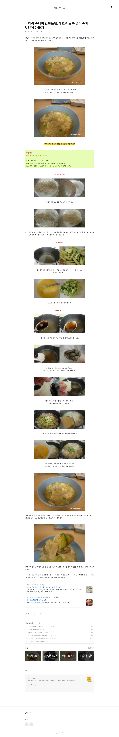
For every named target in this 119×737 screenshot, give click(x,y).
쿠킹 (27, 623)
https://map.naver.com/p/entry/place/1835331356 (40, 597)
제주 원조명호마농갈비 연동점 (36, 600)
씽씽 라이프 (31, 678)
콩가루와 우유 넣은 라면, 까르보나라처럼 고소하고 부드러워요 (39, 626)
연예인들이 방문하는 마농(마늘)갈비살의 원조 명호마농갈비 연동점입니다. (48, 602)
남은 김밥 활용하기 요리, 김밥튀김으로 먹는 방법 (36, 632)
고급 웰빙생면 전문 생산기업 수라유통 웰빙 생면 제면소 (44, 587)
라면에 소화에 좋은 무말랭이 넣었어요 (34, 629)
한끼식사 (31, 623)
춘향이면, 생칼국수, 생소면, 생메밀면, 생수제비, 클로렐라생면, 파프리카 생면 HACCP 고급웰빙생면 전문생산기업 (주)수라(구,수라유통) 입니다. (54, 590)
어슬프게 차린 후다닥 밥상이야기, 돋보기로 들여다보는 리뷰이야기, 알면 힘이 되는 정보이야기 (51, 681)
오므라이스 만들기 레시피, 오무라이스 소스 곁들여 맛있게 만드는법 (40, 635)
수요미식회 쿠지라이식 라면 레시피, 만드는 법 (35, 641)
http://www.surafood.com (33, 584)
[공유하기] (31, 613)
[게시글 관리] (33, 613)
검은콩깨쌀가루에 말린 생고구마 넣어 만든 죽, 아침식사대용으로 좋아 (40, 638)
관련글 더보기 (91, 648)
